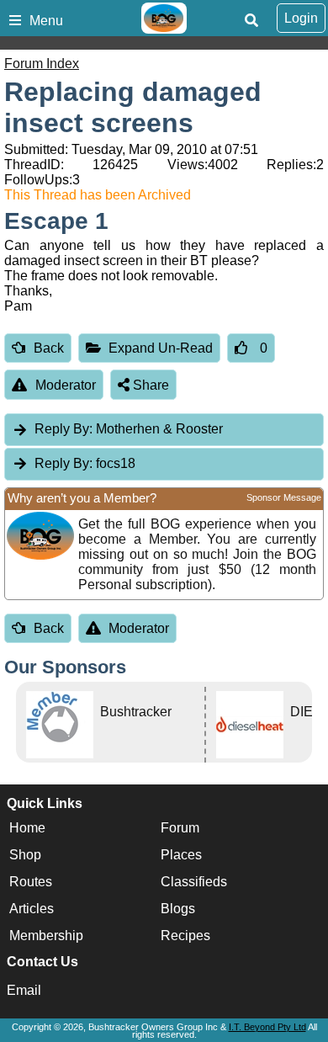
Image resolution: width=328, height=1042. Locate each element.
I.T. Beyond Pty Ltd (267, 1027)
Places (181, 855)
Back (49, 348)
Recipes (185, 935)
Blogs (178, 908)
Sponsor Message (283, 497)
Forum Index (41, 63)
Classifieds (194, 882)
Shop (25, 855)
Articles (31, 908)
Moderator (65, 385)
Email (24, 990)
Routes (30, 882)
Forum (180, 828)
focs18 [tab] (84, 463)
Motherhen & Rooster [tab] (128, 429)
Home (27, 828)
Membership (46, 935)
